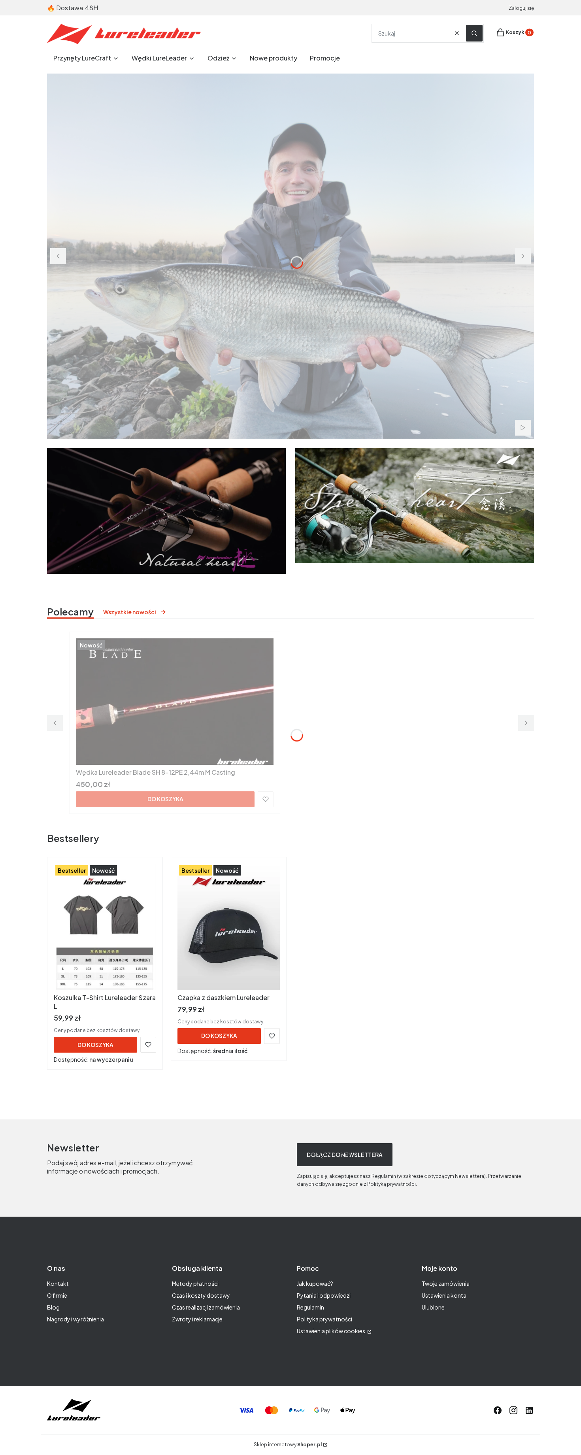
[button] (474, 33)
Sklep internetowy (288, 1444)
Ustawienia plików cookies (331, 1330)
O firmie (57, 1295)
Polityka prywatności (324, 1319)
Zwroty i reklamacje (197, 1319)
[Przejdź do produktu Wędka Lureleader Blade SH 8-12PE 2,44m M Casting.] (175, 701)
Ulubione (433, 1307)
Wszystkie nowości (129, 611)
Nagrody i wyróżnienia (75, 1319)
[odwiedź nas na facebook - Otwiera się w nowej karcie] (497, 1410)
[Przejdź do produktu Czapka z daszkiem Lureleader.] (228, 927)
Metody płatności (195, 1283)
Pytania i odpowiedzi (324, 1295)
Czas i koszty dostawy (201, 1295)
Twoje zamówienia (446, 1283)
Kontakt (58, 1283)
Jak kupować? (315, 1283)
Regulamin (310, 1307)
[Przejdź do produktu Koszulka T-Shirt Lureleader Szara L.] (105, 927)
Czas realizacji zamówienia (206, 1307)
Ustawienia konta (444, 1295)
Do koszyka (165, 798)
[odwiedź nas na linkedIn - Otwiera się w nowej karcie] (529, 1410)
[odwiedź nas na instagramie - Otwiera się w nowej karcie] (513, 1410)
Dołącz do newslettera (345, 1154)
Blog (53, 1307)
